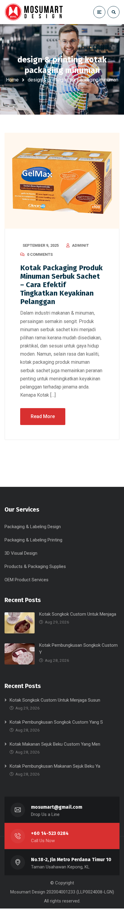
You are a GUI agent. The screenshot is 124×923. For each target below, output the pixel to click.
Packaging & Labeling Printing (33, 540)
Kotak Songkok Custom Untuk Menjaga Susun (55, 700)
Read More (43, 416)
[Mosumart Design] (35, 12)
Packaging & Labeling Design (33, 526)
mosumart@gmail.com (56, 807)
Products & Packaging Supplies (35, 566)
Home (12, 80)
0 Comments (40, 254)
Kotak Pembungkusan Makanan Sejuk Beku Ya (55, 766)
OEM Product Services (26, 579)
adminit (80, 245)
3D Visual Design (21, 553)
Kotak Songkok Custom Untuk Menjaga (77, 614)
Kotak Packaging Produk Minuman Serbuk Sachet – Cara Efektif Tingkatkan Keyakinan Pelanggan (61, 285)
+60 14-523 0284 (50, 833)
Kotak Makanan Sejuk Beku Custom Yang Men (55, 744)
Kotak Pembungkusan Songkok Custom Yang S (56, 722)
